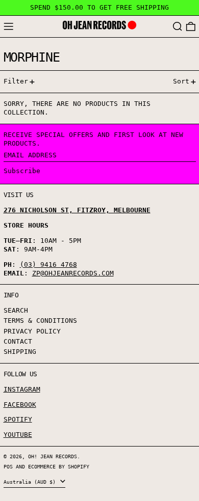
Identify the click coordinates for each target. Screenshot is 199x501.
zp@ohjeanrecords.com (73, 273)
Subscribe (22, 171)
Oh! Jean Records (52, 456)
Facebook (20, 404)
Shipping (20, 351)
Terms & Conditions (40, 320)
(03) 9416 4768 (48, 264)
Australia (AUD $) (31, 482)
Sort (181, 81)
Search (16, 310)
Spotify (18, 419)
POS (8, 466)
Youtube (18, 434)
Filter (16, 81)
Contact (18, 341)
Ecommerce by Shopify (58, 466)
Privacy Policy (32, 331)
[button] (177, 26)
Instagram (22, 389)
